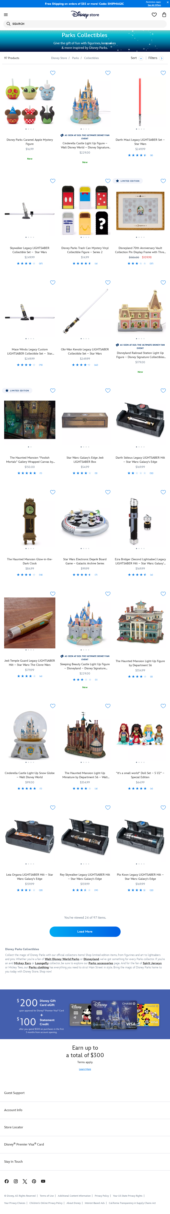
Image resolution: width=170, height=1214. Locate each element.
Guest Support (14, 1093)
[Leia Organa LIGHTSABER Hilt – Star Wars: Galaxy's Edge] (29, 838)
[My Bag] (164, 14)
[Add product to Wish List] (52, 73)
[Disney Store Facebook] (4, 1181)
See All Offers (154, 5)
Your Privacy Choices (14, 1203)
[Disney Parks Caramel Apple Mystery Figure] (29, 104)
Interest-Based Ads (95, 1203)
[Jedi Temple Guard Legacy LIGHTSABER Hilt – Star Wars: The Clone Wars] (29, 624)
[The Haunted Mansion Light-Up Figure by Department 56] (140, 623)
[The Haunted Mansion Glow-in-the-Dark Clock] (29, 523)
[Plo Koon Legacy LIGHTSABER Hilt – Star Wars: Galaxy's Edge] (140, 838)
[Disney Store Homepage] (85, 15)
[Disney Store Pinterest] (34, 1181)
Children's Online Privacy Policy (45, 1203)
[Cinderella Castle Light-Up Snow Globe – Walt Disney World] (29, 737)
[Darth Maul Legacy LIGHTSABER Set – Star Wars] (140, 104)
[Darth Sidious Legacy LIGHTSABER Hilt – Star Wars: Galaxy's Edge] (140, 421)
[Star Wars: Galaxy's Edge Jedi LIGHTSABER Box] (85, 421)
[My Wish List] (154, 14)
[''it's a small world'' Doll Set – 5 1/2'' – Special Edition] (140, 737)
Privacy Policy (102, 1195)
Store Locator (13, 1127)
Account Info (13, 1110)
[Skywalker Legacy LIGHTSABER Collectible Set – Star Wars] (29, 212)
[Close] (167, 4)
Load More (85, 931)
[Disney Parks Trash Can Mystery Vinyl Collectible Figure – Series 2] (85, 212)
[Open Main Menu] (5, 14)
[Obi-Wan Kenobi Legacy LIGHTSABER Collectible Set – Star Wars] (85, 313)
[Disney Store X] (24, 1181)
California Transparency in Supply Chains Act (132, 1203)
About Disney (74, 1203)
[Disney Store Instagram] (15, 1181)
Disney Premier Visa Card (24, 1145)
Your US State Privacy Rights (127, 1195)
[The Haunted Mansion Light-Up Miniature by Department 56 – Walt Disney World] (85, 737)
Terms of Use (47, 1195)
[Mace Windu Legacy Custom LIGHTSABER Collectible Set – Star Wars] (29, 313)
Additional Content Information (74, 1195)
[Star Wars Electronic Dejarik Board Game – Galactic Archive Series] (85, 523)
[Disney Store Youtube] (43, 1181)
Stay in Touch (13, 1162)
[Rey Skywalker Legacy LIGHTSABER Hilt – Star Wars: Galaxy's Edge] (85, 838)
